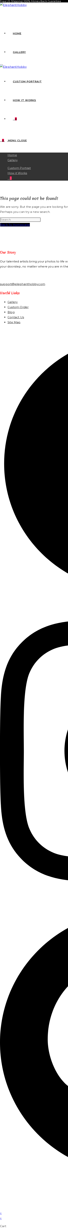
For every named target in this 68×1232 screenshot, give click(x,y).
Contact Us (16, 317)
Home (12, 155)
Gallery (13, 160)
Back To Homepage (15, 224)
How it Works (17, 173)
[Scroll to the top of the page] (1, 1208)
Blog (11, 312)
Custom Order (18, 307)
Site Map (14, 322)
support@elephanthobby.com (22, 284)
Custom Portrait (19, 168)
